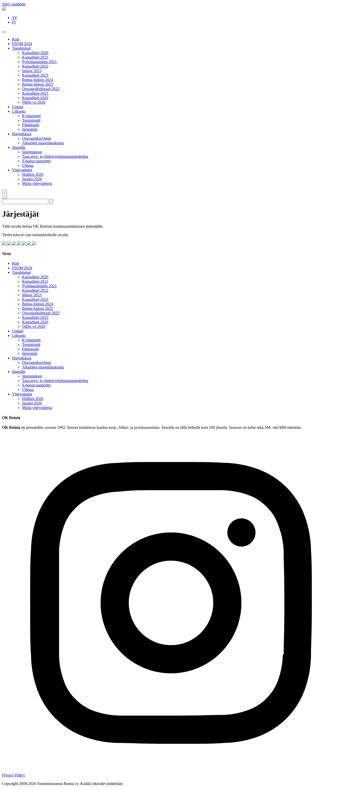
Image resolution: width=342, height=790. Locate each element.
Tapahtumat (21, 48)
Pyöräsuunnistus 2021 (39, 62)
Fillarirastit (30, 125)
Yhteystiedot (22, 170)
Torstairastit (31, 120)
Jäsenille (18, 147)
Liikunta (18, 111)
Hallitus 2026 (32, 174)
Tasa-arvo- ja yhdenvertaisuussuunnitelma (55, 156)
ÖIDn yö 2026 (33, 102)
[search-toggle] (4, 194)
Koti (15, 39)
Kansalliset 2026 (35, 98)
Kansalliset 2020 (35, 53)
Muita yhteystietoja (37, 183)
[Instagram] (171, 770)
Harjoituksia (21, 134)
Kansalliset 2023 (35, 75)
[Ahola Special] (24, 244)
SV (14, 18)
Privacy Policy (13, 775)
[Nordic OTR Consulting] (9, 244)
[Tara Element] (34, 244)
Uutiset (17, 107)
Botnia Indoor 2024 (37, 80)
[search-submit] (51, 201)
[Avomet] (29, 244)
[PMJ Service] (14, 244)
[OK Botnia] (4, 9)
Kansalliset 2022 (35, 66)
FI (14, 22)
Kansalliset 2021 (35, 57)
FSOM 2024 (22, 44)
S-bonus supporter (36, 161)
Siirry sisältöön (14, 4)
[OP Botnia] (19, 244)
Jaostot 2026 (32, 179)
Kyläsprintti (31, 116)
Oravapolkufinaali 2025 (41, 89)
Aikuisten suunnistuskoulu (43, 143)
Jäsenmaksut (32, 152)
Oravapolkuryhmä (36, 138)
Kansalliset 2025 (35, 93)
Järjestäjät (29, 129)
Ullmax (28, 165)
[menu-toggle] (4, 32)
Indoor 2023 (32, 71)
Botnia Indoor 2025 (37, 84)
